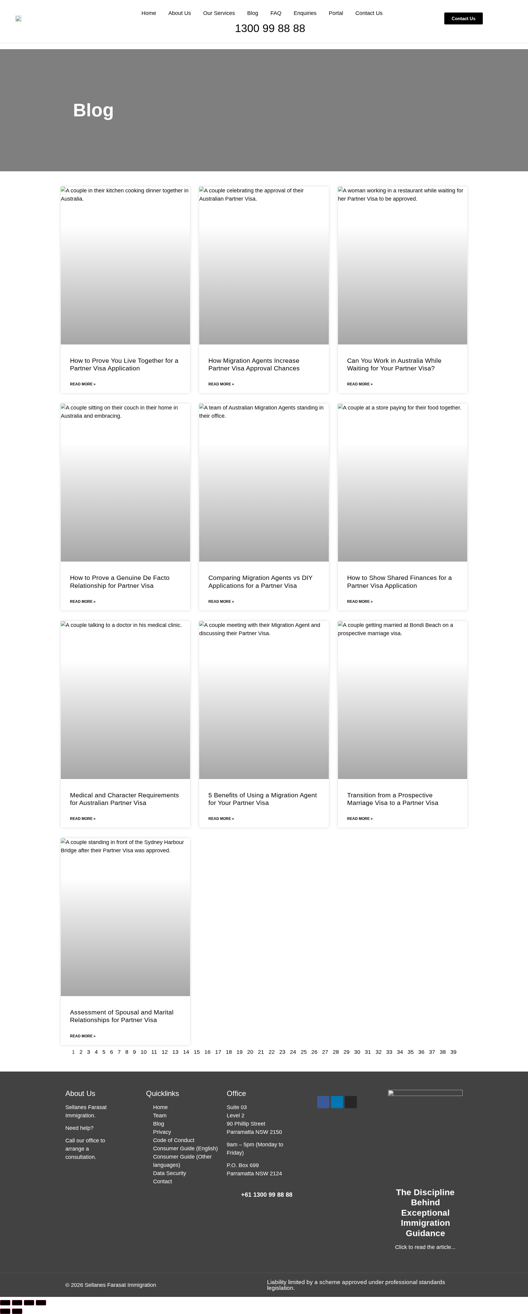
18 (229, 1052)
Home (148, 13)
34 (400, 1052)
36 (421, 1052)
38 (443, 1052)
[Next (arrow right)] (17, 1311)
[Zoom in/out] (5, 1302)
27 (325, 1052)
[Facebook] (323, 1102)
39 (453, 1052)
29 (346, 1052)
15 (197, 1052)
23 (282, 1052)
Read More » (83, 384)
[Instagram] (351, 1102)
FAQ (275, 13)
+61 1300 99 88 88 (266, 1194)
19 (240, 1052)
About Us (179, 13)
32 (379, 1052)
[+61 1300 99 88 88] (231, 1195)
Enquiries (305, 13)
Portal (336, 13)
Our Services (219, 13)
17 (218, 1052)
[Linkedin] (337, 1102)
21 (261, 1052)
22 (272, 1052)
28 (336, 1052)
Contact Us (369, 13)
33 (389, 1052)
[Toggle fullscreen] (17, 1302)
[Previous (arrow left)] (5, 1311)
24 (293, 1052)
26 (314, 1052)
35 (411, 1052)
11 (154, 1052)
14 (186, 1052)
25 (304, 1052)
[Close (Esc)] (41, 1302)
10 (144, 1052)
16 (207, 1052)
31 (368, 1052)
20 (250, 1052)
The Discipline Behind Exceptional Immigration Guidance (425, 1213)
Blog (252, 13)
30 (357, 1052)
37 (432, 1052)
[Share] (29, 1302)
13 (175, 1052)
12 (165, 1052)
